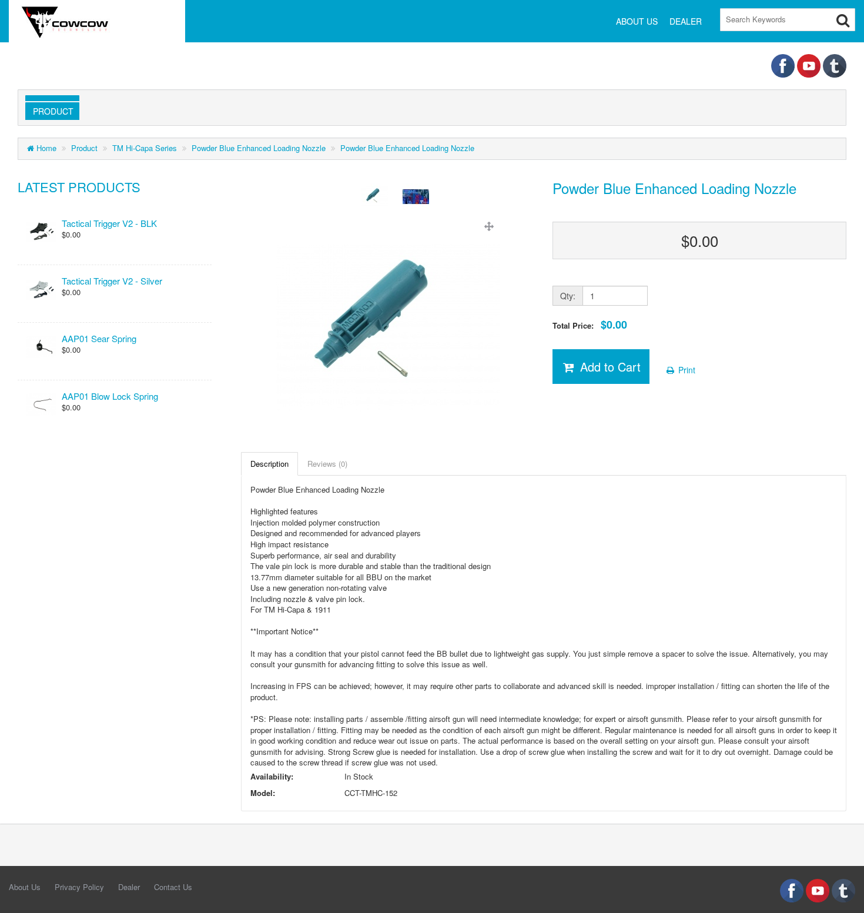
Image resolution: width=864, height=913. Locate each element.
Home (45, 147)
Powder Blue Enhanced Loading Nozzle (259, 147)
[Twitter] (834, 64)
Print (685, 370)
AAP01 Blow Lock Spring (110, 396)
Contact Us (173, 886)
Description (269, 463)
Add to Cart (609, 366)
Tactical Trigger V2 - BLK (109, 223)
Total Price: (589, 324)
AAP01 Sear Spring (99, 338)
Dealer (129, 886)
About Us (25, 886)
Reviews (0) (327, 463)
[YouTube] (810, 64)
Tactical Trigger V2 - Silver (112, 281)
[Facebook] (784, 64)
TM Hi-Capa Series (144, 147)
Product (50, 111)
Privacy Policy (79, 886)
